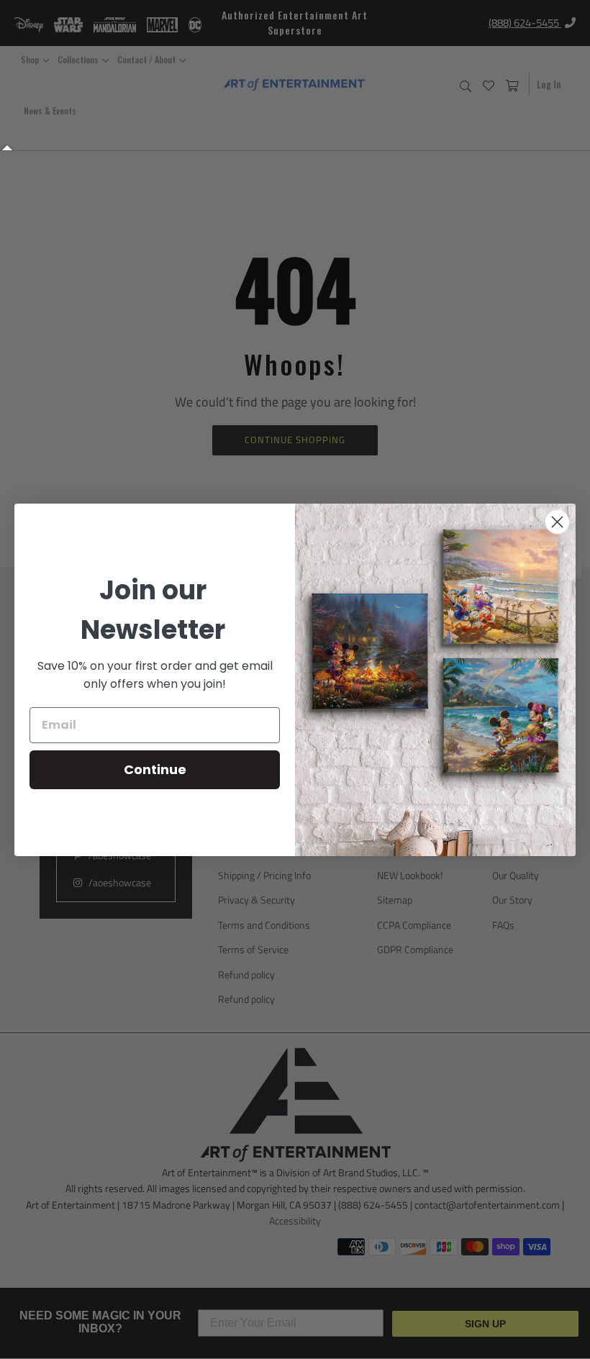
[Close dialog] (557, 522)
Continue (155, 769)
